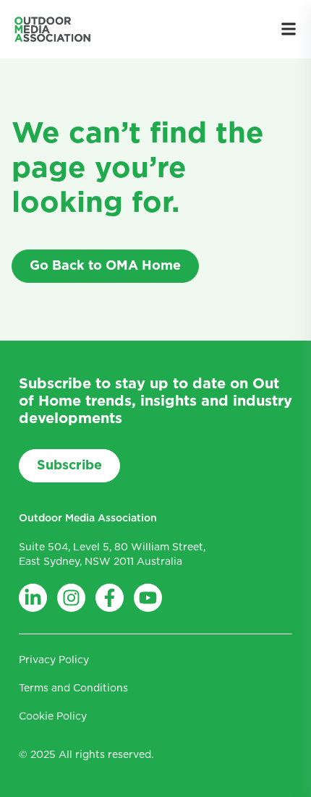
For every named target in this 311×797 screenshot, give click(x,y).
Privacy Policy (54, 660)
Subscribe (69, 465)
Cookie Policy (53, 717)
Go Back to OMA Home (105, 266)
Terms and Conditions (73, 688)
